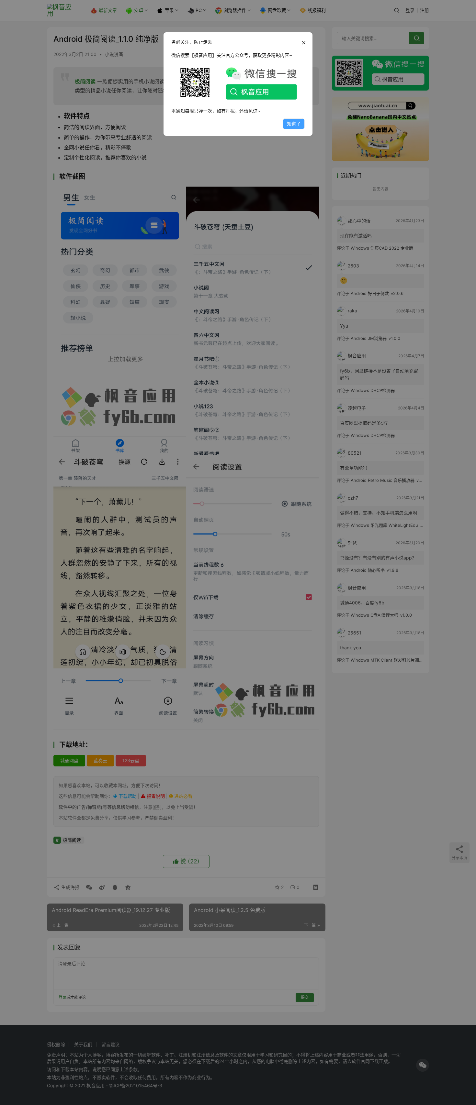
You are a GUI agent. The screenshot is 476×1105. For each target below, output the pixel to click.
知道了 (293, 123)
